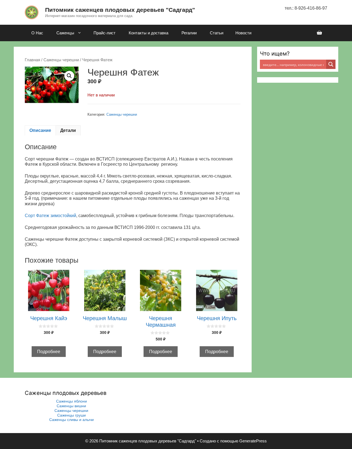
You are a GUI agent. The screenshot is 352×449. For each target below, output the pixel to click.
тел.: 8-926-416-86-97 (306, 8)
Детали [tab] (68, 130)
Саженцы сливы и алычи (71, 419)
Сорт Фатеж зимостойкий (50, 215)
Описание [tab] (40, 130)
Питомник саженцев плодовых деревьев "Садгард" (120, 10)
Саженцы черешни (61, 60)
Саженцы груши (71, 415)
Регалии (189, 33)
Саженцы (65, 33)
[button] (69, 76)
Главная (32, 60)
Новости (243, 33)
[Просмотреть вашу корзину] (319, 33)
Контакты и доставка (148, 33)
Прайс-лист (104, 33)
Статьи (216, 33)
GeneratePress (253, 441)
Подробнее (48, 351)
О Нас (37, 33)
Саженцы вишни (71, 406)
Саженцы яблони (71, 401)
